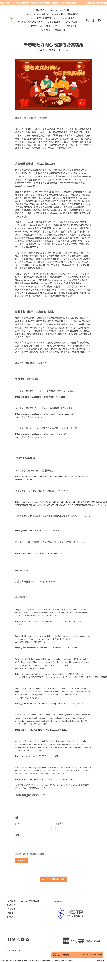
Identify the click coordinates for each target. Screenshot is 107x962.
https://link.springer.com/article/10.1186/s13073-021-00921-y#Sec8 (46, 779)
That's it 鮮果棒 (69, 18)
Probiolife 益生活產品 (60, 10)
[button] (102, 960)
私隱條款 (11, 913)
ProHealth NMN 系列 (38, 14)
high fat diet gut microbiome (44, 581)
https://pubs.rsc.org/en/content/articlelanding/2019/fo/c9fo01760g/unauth (49, 703)
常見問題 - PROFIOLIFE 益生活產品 (23, 901)
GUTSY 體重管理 (71, 26)
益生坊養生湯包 (37, 22)
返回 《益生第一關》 (55, 879)
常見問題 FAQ (59, 30)
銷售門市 (45, 30)
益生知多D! (53, 26)
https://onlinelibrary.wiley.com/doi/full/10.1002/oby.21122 (41, 729)
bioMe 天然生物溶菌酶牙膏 (45, 18)
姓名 (17, 823)
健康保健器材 (55, 22)
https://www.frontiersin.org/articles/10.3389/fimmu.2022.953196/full (46, 647)
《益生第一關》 (36, 26)
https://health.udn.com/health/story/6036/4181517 (38, 553)
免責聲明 (11, 909)
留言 (17, 835)
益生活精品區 (73, 22)
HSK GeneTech (18, 950)
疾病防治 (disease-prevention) (35, 785)
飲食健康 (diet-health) (37, 788)
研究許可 (11, 917)
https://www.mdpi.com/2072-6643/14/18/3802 (36, 756)
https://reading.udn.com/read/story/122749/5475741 (39, 530)
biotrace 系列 (58, 14)
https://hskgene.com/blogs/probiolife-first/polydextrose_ (40, 396)
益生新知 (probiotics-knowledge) (65, 785)
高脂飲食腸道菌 (22, 581)
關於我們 (42, 10)
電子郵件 (59, 823)
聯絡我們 (11, 905)
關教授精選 (74, 14)
